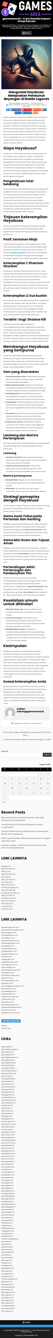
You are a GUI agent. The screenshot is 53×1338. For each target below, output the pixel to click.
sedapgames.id (8, 1094)
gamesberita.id (7, 1145)
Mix (36, 113)
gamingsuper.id (8, 1308)
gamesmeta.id (7, 1209)
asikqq (4, 1025)
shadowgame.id (8, 1121)
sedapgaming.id (8, 1078)
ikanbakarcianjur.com (10, 975)
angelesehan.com (9, 951)
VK (45, 110)
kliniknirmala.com (8, 988)
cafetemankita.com (9, 962)
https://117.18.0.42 (8, 879)
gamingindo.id (7, 1300)
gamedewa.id (7, 1111)
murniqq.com (7, 906)
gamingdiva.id (7, 1303)
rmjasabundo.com (9, 964)
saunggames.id (8, 1092)
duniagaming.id (8, 1060)
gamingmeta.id (7, 1199)
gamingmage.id (8, 1196)
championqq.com (8, 898)
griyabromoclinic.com (10, 1012)
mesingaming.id (8, 1305)
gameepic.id (6, 1260)
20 (27, 788)
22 (41, 788)
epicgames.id (7, 1233)
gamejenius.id (7, 1113)
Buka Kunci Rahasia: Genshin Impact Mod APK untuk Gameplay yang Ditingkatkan (22, 818)
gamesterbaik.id (8, 1087)
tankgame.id (6, 1281)
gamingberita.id (8, 1127)
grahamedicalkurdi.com (11, 1007)
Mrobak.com (6, 956)
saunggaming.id (8, 1068)
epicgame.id (6, 1271)
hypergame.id (7, 1276)
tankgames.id (7, 1236)
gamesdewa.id (7, 1081)
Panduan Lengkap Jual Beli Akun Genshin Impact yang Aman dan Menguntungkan (23, 846)
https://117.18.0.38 (8, 890)
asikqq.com (6, 866)
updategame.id (8, 1175)
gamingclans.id (7, 1191)
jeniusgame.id (7, 1183)
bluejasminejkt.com (9, 954)
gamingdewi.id (7, 1052)
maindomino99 (16, 252)
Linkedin (28, 113)
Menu (28, 33)
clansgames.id (7, 1220)
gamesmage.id (7, 1215)
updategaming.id (8, 1140)
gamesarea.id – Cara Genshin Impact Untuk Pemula (26, 20)
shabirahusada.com (9, 996)
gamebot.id (6, 1255)
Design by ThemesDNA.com (26, 1335)
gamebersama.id (8, 1100)
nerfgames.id (7, 1223)
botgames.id (6, 1225)
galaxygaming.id (8, 1132)
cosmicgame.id (8, 1172)
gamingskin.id (7, 1188)
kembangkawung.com (10, 970)
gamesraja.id (7, 1076)
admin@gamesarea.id (20, 103)
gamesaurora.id (8, 1135)
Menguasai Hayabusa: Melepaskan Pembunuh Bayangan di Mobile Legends (26, 95)
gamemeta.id (7, 1249)
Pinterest (28, 110)
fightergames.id (8, 1228)
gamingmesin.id (8, 1292)
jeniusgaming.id (8, 1065)
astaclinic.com (7, 1002)
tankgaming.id (7, 1284)
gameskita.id (6, 1046)
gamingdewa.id (8, 1054)
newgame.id (6, 1169)
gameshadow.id (8, 1103)
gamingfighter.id (8, 1207)
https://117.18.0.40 (8, 901)
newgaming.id (7, 1129)
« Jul (3, 802)
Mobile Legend (41, 105)
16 (48, 783)
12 (19, 783)
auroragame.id (7, 1167)
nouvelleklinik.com (9, 991)
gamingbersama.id (9, 1057)
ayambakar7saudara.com (12, 930)
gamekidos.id (7, 1289)
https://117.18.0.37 (8, 895)
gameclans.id (7, 1247)
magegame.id (7, 1273)
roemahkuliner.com (9, 935)
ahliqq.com (6, 871)
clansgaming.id (7, 1193)
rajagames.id (7, 1105)
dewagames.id (7, 1089)
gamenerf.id (6, 1244)
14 (34, 783)
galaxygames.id (8, 1151)
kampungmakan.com (10, 943)
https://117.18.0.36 (8, 869)
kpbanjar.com (7, 983)
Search (4, 751)
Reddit (37, 110)
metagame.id (7, 1265)
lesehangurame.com (10, 927)
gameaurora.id (7, 1156)
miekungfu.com (7, 959)
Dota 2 (10, 105)
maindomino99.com (9, 887)
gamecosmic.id (8, 1159)
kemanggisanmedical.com (12, 986)
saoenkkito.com (8, 938)
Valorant (26, 106)
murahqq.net (6, 882)
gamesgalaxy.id (8, 1137)
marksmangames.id (9, 1239)
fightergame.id (7, 1268)
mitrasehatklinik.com (10, 980)
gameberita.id (7, 1164)
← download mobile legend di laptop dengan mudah (26, 739)
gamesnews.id (7, 1148)
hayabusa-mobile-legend (30, 723)
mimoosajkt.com (8, 967)
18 (12, 788)
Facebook (17, 110)
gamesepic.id (7, 1217)
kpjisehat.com (7, 978)
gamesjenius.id (7, 1084)
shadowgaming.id (9, 1070)
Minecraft (31, 105)
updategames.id (8, 1153)
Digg (19, 113)
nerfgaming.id (7, 1201)
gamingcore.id (7, 1297)
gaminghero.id (7, 1295)
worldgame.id (7, 1180)
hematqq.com (7, 903)
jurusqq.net (6, 877)
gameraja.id (6, 1108)
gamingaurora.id (8, 1124)
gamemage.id (7, 1257)
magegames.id (7, 1231)
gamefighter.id (7, 1252)
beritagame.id (7, 1177)
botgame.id (6, 1263)
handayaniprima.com (10, 940)
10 (5, 783)
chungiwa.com (7, 972)
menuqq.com (7, 909)
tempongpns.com (8, 932)
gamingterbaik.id (8, 1063)
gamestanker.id (8, 1287)
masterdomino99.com (10, 893)
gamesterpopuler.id (9, 1049)
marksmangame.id (9, 1279)
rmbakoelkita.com (9, 948)
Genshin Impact (20, 105)
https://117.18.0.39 (8, 874)
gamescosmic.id (8, 1143)
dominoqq (5, 1028)
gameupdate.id (8, 1161)
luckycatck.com (7, 946)
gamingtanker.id (8, 1204)
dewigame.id (6, 1116)
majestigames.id (8, 1097)
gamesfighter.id (8, 1212)
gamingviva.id (7, 1311)
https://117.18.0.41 (8, 885)
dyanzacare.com (8, 1010)
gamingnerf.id (7, 1185)
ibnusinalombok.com (10, 1005)
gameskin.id (6, 1241)
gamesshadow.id (8, 1073)
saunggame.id (7, 1118)
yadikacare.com (8, 999)
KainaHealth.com (8, 994)
